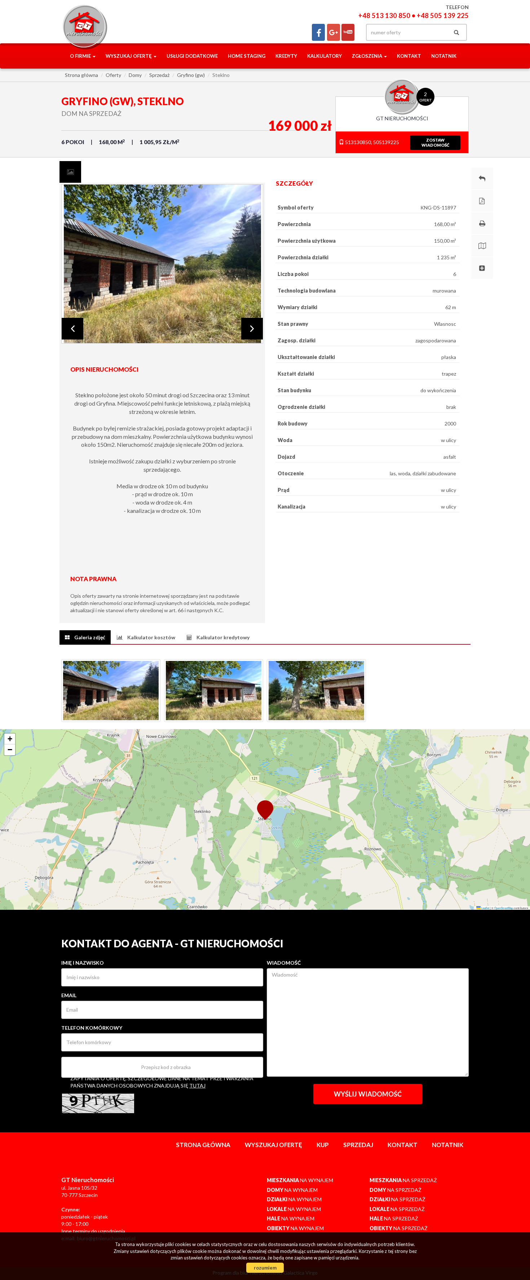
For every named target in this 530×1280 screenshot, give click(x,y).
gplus (333, 32)
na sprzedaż (403, 1180)
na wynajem (300, 1180)
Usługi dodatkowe (192, 56)
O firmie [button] (81, 56)
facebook (318, 32)
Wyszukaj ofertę (273, 1145)
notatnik (443, 56)
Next (252, 329)
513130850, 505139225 (371, 142)
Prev (72, 329)
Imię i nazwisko (82, 963)
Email (68, 995)
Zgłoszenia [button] (367, 56)
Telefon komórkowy (91, 1028)
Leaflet (485, 908)
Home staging (246, 56)
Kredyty (286, 56)
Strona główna (203, 1145)
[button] (265, 809)
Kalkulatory (324, 56)
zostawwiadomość (435, 142)
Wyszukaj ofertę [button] (129, 56)
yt (347, 32)
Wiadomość (284, 963)
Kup (323, 1145)
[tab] (70, 172)
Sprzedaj (358, 1145)
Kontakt (409, 56)
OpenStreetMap (503, 908)
